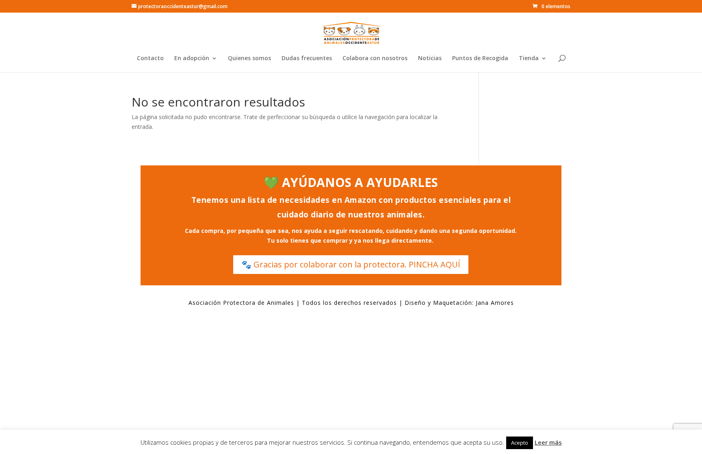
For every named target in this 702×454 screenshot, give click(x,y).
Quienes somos (249, 58)
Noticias (430, 58)
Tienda (529, 58)
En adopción (191, 58)
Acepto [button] (519, 442)
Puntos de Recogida (480, 58)
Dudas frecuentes (307, 58)
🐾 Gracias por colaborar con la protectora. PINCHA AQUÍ (350, 264)
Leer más (548, 442)
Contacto (150, 58)
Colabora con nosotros (374, 58)
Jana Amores (495, 302)
